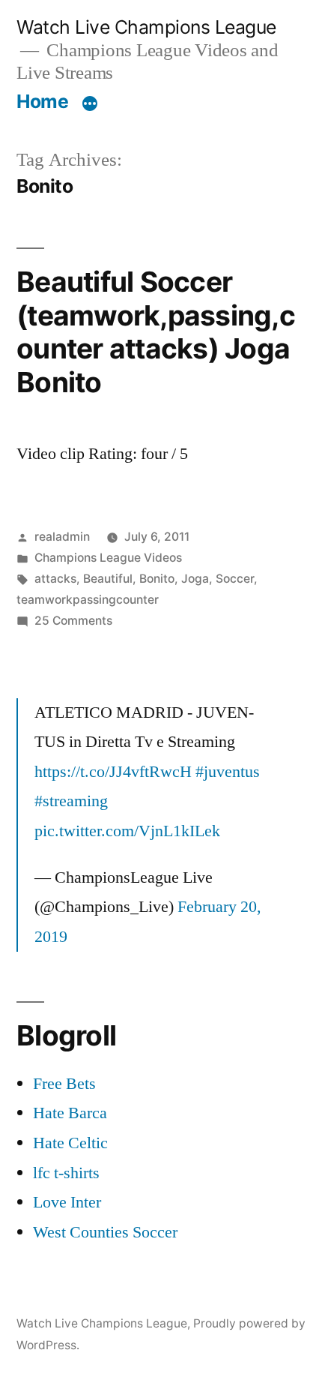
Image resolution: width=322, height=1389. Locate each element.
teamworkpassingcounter (87, 599)
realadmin (62, 537)
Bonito (156, 579)
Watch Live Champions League (146, 27)
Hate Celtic (70, 1143)
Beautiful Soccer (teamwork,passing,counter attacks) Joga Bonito (155, 332)
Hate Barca (70, 1113)
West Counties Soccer (105, 1232)
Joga (195, 579)
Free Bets (64, 1083)
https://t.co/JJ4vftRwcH (113, 771)
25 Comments (73, 621)
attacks (55, 579)
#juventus (227, 771)
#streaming (71, 801)
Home (42, 101)
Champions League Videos (108, 557)
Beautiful (108, 579)
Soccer (235, 579)
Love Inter (67, 1202)
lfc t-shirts (66, 1173)
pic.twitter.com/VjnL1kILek (127, 831)
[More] (90, 104)
